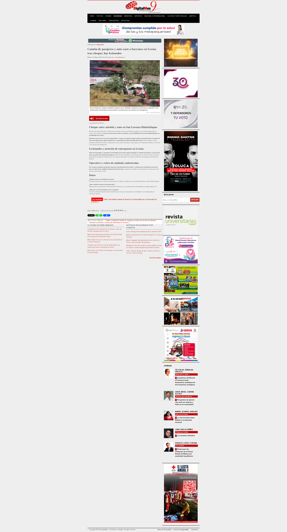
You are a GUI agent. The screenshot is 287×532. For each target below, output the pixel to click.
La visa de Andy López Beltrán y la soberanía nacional (185, 420)
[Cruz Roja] (181, 494)
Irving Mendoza (120, 57)
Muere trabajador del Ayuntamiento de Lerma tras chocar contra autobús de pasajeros (142, 241)
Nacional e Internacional (155, 16)
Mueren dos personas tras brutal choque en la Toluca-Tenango (144, 236)
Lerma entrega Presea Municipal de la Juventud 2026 (143, 232)
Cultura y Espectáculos (177, 16)
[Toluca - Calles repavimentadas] (181, 310)
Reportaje (125, 21)
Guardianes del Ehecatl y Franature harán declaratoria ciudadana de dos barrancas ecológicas (185, 381)
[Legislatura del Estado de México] (181, 52)
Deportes (138, 16)
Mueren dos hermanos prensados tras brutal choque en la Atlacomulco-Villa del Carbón (104, 236)
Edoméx (108, 16)
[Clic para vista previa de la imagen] (125, 83)
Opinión (93, 21)
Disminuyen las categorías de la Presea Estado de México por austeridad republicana (184, 452)
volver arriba (155, 258)
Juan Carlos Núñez (184, 429)
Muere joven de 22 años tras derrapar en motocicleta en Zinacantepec (105, 251)
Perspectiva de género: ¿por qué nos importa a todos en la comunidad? (185, 402)
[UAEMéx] (181, 220)
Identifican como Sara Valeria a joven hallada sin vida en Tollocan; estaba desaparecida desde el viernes (144, 247)
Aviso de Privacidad (164, 530)
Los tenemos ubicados (186, 435)
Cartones (102, 21)
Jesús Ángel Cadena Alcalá (184, 393)
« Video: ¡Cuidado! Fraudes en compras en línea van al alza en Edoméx (130, 221)
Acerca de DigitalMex (181, 530)
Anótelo (192, 16)
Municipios (128, 16)
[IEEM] (181, 83)
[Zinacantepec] (181, 280)
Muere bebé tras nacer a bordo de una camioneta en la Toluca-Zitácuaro (104, 241)
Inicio (92, 16)
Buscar (194, 199)
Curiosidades (114, 21)
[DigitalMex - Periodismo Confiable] (143, 7)
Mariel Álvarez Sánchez (186, 411)
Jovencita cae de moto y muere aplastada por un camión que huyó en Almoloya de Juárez (103, 246)
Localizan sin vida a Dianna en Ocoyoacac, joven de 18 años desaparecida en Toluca (104, 230)
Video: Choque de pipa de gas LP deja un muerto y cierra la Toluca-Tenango (143, 252)
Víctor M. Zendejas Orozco (184, 371)
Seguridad (118, 16)
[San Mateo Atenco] (181, 344)
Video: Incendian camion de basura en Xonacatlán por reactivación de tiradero (124, 200)
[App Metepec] (143, 29)
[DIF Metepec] (181, 250)
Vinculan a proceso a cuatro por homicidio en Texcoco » (109, 223)
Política (100, 16)
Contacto (194, 530)
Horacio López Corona (186, 443)
